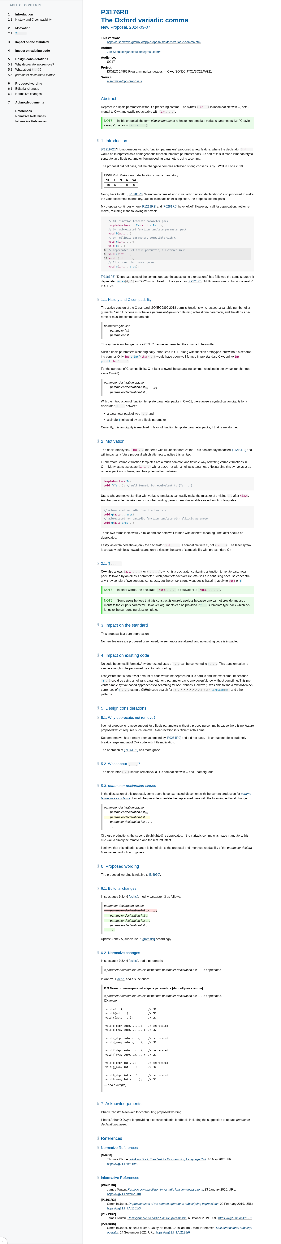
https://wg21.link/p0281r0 (124, 1194)
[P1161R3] (108, 276)
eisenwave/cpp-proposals (124, 81)
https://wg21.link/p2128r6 (173, 1232)
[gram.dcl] (148, 939)
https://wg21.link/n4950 (122, 1164)
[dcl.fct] (133, 896)
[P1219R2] (108, 149)
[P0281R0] (136, 194)
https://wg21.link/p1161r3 (124, 1208)
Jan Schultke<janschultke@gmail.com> (134, 51)
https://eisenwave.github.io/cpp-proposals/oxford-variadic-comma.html (154, 42)
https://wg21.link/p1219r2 (235, 1218)
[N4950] (154, 874)
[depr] (120, 979)
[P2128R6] (195, 281)
